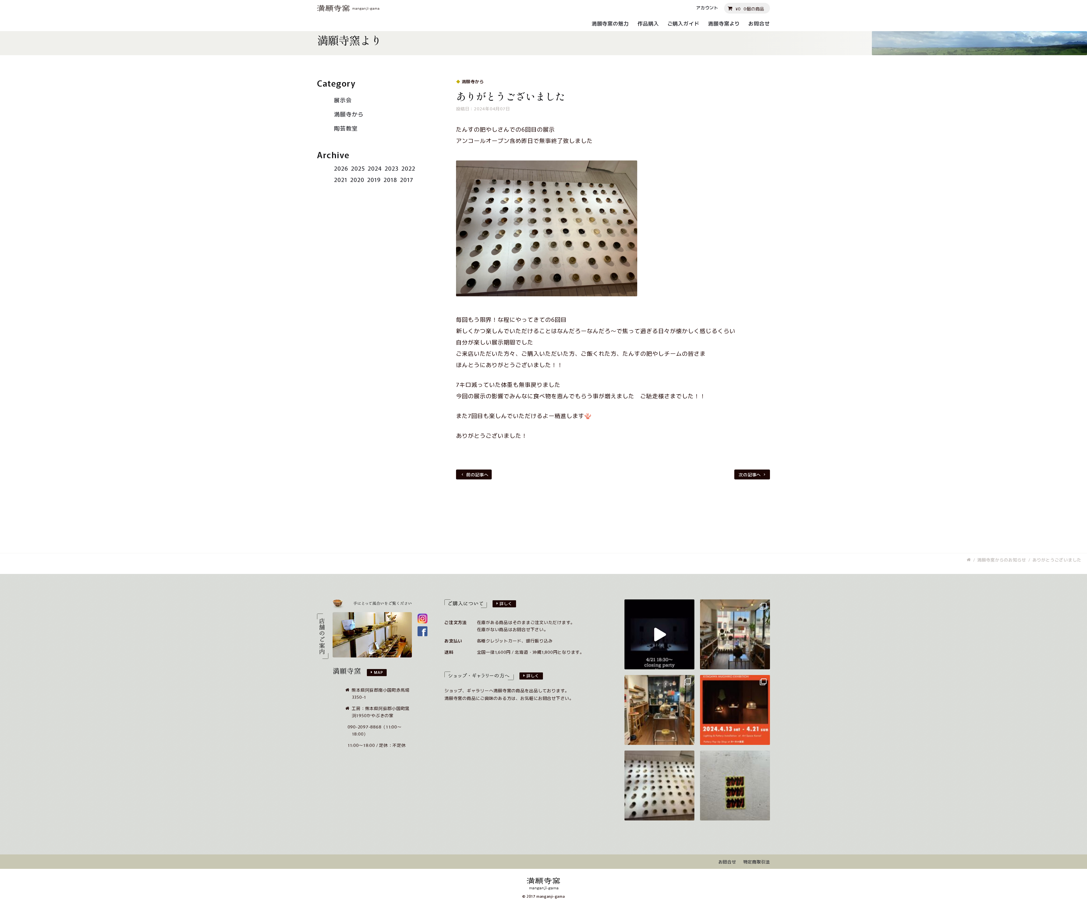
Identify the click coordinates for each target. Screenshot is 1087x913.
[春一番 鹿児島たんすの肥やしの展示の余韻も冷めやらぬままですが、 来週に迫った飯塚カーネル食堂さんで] (735, 710)
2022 (408, 168)
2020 (357, 179)
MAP (378, 672)
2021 (340, 179)
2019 (374, 179)
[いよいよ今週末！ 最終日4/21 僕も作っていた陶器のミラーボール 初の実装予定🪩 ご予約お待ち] (659, 634)
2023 (392, 168)
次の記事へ (750, 474)
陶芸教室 (346, 128)
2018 (390, 179)
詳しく (506, 603)
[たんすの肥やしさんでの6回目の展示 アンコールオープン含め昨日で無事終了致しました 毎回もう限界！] (659, 785)
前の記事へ (477, 474)
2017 (406, 179)
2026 (341, 168)
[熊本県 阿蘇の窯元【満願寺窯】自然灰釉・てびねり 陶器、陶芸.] (969, 559)
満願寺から (349, 114)
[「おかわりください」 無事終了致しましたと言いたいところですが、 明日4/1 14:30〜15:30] (735, 785)
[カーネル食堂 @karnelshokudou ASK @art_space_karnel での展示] (659, 710)
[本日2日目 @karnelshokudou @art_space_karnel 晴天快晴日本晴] (735, 634)
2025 (358, 168)
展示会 (343, 100)
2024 (375, 168)
